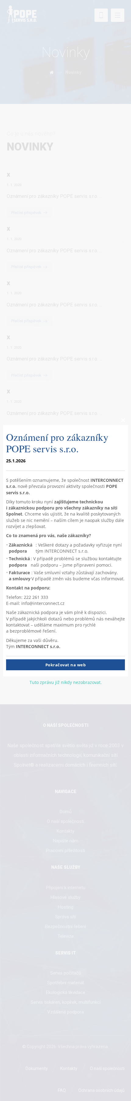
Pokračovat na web (65, 665)
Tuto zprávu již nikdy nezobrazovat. (66, 682)
